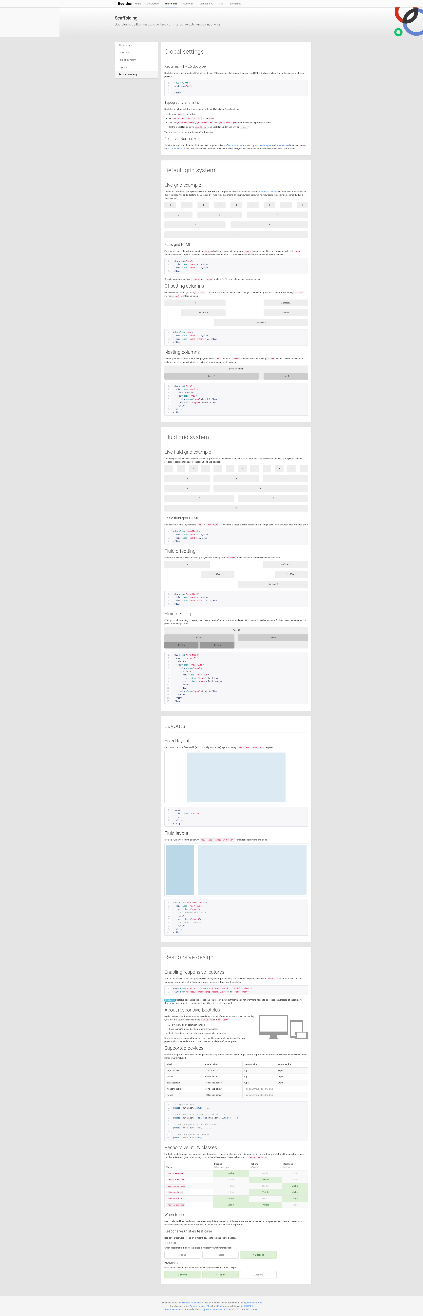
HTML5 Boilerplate (176, 148)
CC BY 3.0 (248, 1306)
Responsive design (128, 74)
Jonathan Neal (283, 145)
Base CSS (188, 3)
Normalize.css (235, 145)
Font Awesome (172, 1309)
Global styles (125, 45)
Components (206, 3)
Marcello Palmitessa (191, 1302)
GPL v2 (219, 1306)
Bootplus (125, 4)
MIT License (251, 1309)
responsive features (268, 191)
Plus (221, 3)
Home (138, 3)
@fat (259, 1302)
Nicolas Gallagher (263, 145)
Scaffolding (171, 3)
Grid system (125, 52)
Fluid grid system (127, 60)
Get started (153, 3)
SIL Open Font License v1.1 (212, 1309)
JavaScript (235, 3)
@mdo (249, 1302)
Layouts (123, 67)
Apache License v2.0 (199, 1306)
